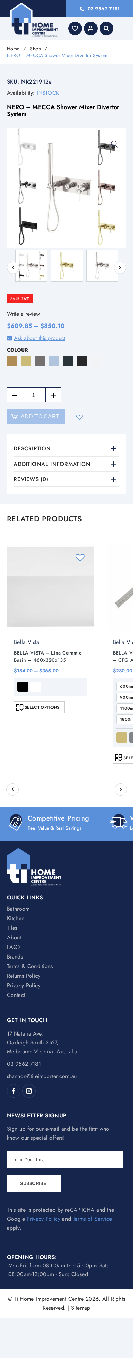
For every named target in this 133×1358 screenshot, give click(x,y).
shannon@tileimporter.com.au (42, 1076)
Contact (16, 995)
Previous (13, 268)
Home (13, 49)
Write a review (23, 314)
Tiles (12, 928)
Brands (15, 957)
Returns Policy (23, 976)
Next (120, 268)
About (14, 937)
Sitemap (80, 1308)
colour (17, 349)
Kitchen (15, 918)
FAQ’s (14, 947)
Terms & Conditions (30, 966)
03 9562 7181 (104, 8)
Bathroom (18, 909)
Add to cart (40, 416)
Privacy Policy (23, 985)
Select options (42, 707)
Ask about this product (39, 338)
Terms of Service (92, 1219)
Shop (35, 49)
